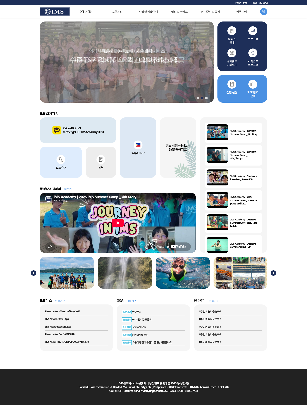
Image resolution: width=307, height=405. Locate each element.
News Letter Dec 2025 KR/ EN (60, 334)
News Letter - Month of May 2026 (62, 311)
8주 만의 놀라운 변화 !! (210, 311)
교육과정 (117, 12)
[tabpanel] (127, 62)
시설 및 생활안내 (148, 12)
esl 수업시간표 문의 (137, 319)
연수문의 (132, 311)
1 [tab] (198, 98)
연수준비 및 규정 (210, 12)
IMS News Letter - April (57, 319)
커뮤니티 (241, 12)
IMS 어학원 (86, 12)
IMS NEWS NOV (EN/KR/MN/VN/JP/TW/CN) (67, 342)
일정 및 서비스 (179, 12)
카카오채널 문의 (135, 334)
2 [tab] (202, 98)
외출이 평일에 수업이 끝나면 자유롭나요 (147, 342)
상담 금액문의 (134, 327)
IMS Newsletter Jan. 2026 (58, 326)
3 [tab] (206, 98)
